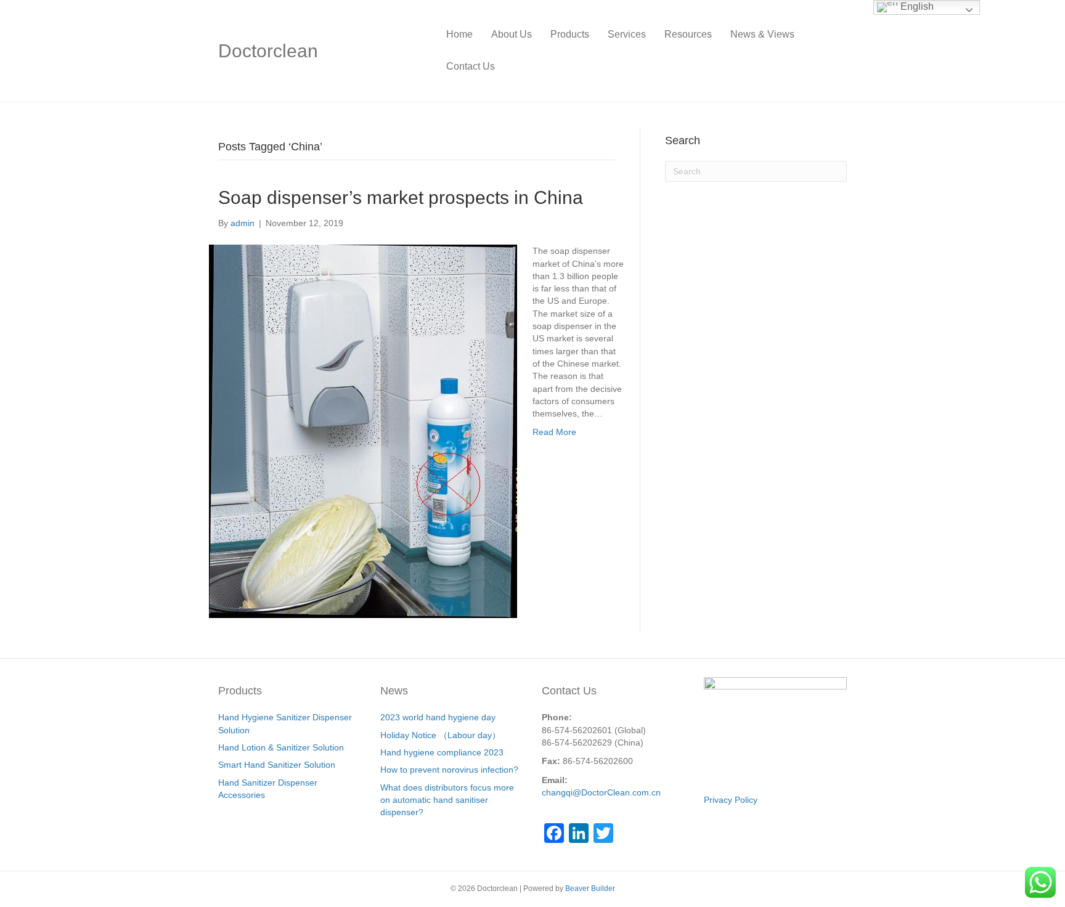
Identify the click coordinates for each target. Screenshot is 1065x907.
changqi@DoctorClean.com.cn (601, 792)
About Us (511, 34)
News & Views (762, 34)
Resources (688, 34)
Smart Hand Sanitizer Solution (276, 765)
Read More (554, 432)
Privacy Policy (730, 800)
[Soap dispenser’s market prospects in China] (363, 431)
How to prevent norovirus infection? (449, 770)
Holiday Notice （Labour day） (440, 735)
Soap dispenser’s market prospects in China (400, 197)
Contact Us (470, 66)
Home (459, 34)
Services (627, 34)
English (916, 6)
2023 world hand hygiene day (438, 717)
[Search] (837, 50)
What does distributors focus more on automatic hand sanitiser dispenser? (447, 800)
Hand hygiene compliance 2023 (442, 752)
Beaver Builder (590, 888)
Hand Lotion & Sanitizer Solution (281, 747)
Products (569, 34)
